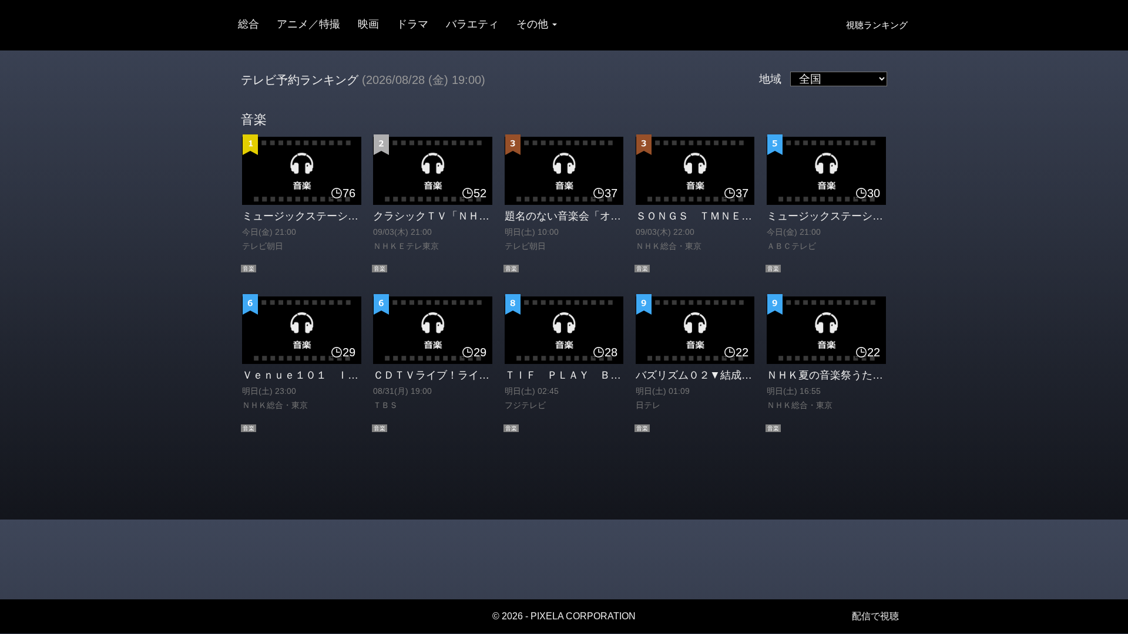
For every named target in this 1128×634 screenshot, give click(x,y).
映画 (368, 24)
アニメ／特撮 (308, 24)
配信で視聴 (875, 616)
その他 (533, 24)
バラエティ (472, 24)
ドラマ (412, 24)
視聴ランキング (877, 25)
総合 (248, 24)
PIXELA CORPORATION (583, 616)
